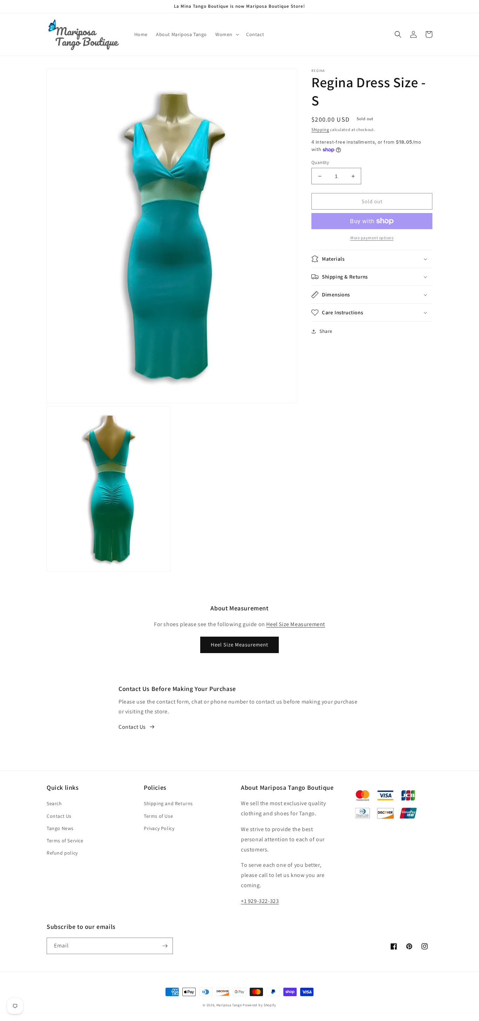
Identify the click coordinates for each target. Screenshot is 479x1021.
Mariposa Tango (229, 1005)
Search (54, 803)
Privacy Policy (159, 828)
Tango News (60, 828)
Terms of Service (65, 840)
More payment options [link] (371, 237)
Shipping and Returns (168, 803)
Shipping (320, 129)
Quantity (320, 162)
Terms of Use (158, 816)
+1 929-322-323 (260, 901)
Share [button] (325, 331)
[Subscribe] (165, 946)
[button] (226, 34)
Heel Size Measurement (295, 624)
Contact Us (132, 727)
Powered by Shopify (259, 1005)
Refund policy (62, 853)
